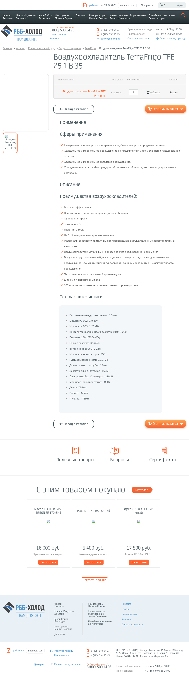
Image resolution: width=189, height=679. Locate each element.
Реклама (126, 603)
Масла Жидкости (26, 17)
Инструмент (64, 17)
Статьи (125, 609)
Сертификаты (129, 614)
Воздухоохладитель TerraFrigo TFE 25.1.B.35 (84, 93)
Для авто (81, 15)
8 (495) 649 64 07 (100, 650)
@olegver (39, 664)
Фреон (8, 17)
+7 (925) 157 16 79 (100, 655)
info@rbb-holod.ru (110, 38)
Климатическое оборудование (128, 17)
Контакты (127, 619)
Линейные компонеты (162, 17)
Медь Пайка (45, 17)
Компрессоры (98, 17)
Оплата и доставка (138, 38)
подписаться (127, 5)
